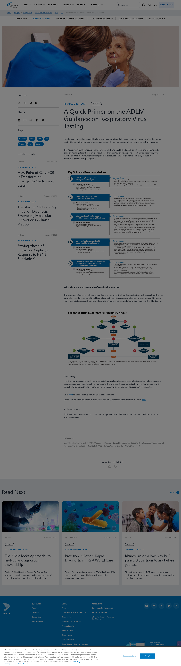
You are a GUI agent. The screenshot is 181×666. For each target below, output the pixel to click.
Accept (147, 656)
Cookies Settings (129, 656)
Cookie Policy (75, 662)
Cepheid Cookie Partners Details (16, 664)
